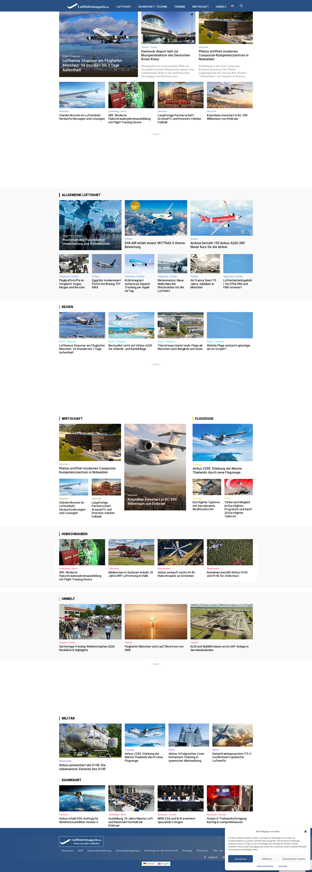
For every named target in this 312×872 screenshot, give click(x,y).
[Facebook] (205, 857)
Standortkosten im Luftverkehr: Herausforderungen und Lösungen (82, 117)
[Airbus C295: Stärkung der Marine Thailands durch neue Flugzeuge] (223, 442)
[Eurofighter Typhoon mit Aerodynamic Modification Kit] (207, 487)
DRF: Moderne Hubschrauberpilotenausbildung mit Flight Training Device (129, 119)
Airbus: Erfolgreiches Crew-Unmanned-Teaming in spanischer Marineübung (187, 757)
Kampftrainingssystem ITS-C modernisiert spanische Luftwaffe (231, 757)
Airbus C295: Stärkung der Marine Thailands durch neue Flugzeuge (217, 470)
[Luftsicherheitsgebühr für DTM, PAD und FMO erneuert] (238, 263)
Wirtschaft (203, 47)
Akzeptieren (240, 859)
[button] (305, 831)
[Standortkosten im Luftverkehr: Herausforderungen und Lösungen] (82, 95)
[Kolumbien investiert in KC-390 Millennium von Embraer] (230, 95)
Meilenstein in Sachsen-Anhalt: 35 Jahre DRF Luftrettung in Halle (130, 574)
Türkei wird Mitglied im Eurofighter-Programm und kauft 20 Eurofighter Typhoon (238, 509)
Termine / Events (149, 47)
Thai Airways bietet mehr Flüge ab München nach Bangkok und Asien (180, 347)
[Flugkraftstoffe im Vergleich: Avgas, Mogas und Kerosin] (74, 263)
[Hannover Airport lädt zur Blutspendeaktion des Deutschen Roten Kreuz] (168, 28)
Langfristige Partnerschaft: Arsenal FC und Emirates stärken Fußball (179, 119)
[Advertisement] (156, 158)
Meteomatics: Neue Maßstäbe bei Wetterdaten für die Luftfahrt (171, 286)
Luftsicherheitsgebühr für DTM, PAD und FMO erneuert (237, 284)
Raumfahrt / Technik (167, 815)
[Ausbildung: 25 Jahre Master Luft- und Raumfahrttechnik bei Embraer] (131, 798)
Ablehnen (267, 859)
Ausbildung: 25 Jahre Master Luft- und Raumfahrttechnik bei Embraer (131, 822)
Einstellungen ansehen (294, 859)
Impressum (283, 866)
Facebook (213, 857)
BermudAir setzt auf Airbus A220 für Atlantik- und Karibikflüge (130, 347)
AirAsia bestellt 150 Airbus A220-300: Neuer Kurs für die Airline (217, 245)
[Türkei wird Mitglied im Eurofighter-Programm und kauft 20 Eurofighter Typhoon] (238, 487)
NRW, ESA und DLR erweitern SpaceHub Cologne (176, 820)
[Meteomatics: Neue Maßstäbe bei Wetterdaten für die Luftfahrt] (172, 263)
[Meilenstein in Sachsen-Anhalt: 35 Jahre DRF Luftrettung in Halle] (131, 552)
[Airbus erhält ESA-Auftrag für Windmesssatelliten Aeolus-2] (82, 798)
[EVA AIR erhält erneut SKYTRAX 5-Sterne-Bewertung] (156, 218)
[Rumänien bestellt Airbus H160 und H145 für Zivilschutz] (230, 552)
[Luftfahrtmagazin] (90, 5)
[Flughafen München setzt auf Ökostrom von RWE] (156, 622)
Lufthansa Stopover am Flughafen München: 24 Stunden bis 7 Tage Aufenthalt (82, 349)
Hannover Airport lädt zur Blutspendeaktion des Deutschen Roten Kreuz (165, 55)
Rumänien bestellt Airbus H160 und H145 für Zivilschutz (227, 574)
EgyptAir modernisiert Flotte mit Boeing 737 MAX (106, 284)
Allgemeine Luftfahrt (72, 236)
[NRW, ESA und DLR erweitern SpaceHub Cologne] (181, 798)
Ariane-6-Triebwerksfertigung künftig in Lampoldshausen (227, 820)
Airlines (128, 239)
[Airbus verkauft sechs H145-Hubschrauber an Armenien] (181, 552)
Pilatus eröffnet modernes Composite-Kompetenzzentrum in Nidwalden (223, 55)
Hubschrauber (164, 568)
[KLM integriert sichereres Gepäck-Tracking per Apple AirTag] (139, 263)
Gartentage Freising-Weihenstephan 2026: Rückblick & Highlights (87, 648)
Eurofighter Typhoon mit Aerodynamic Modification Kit (206, 505)
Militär (227, 498)
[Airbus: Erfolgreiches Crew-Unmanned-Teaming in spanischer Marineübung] (189, 735)
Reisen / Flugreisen (71, 56)
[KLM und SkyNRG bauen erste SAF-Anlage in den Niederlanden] (221, 622)
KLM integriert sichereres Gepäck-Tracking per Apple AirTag (138, 286)
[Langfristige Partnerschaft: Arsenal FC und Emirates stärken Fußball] (181, 95)
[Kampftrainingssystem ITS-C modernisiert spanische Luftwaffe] (232, 735)
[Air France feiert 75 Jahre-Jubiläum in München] (205, 263)
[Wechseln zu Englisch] (232, 6)
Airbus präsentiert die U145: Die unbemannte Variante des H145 (82, 767)
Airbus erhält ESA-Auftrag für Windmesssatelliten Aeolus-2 (78, 820)
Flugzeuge (197, 464)
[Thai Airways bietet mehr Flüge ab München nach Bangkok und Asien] (181, 325)
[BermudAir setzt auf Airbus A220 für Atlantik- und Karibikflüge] (131, 325)
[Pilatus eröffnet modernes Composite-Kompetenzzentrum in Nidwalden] (226, 28)
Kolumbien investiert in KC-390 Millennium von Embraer (227, 117)
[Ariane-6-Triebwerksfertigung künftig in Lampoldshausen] (230, 798)
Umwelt (128, 642)
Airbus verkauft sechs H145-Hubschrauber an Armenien (177, 574)
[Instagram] (223, 857)
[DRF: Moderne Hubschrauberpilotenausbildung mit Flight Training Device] (131, 95)
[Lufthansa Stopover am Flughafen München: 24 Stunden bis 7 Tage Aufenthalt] (98, 44)
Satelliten (63, 815)
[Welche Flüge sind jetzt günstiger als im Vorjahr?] (230, 325)
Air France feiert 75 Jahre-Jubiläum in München (203, 284)
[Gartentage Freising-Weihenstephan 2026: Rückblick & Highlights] (90, 622)
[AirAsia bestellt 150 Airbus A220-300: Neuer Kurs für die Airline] (221, 218)
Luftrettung (113, 568)
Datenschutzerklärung (265, 866)
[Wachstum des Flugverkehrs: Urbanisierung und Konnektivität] (90, 225)
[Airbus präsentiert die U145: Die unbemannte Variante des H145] (90, 741)
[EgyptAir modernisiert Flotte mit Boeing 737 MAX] (107, 263)
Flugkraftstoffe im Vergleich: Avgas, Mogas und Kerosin (72, 284)
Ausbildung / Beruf (117, 111)
